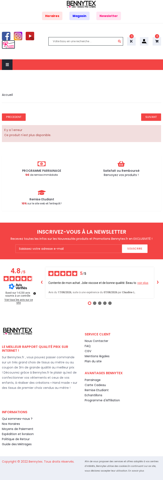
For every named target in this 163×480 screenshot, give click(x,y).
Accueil (7, 95)
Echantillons (93, 395)
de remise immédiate (41, 175)
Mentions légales (97, 356)
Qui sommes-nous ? (17, 419)
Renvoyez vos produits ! (121, 175)
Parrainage (93, 380)
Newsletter (109, 16)
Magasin (79, 16)
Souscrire (134, 248)
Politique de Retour (16, 439)
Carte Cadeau (95, 385)
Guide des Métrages (17, 444)
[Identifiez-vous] (144, 41)
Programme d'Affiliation (102, 400)
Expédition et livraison (18, 434)
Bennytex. (36, 461)
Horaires (52, 16)
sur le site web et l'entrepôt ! (42, 203)
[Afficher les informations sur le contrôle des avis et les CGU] (34, 293)
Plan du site (93, 361)
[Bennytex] (81, 4)
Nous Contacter (96, 341)
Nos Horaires (11, 424)
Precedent (13, 117)
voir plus (142, 283)
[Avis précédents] (42, 283)
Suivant (151, 117)
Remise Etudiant (97, 390)
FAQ (88, 346)
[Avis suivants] (158, 283)
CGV (88, 351)
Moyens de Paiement (17, 429)
